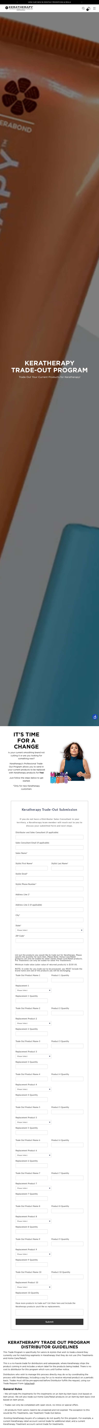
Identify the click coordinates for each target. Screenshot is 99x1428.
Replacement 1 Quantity (27, 996)
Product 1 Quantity (60, 975)
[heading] (49, 810)
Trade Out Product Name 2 (28, 1008)
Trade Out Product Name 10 (28, 1272)
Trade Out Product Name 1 (28, 975)
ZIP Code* (20, 936)
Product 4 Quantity (60, 1074)
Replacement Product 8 (26, 1217)
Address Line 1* (23, 895)
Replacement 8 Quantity (27, 1227)
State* (18, 926)
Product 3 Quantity (60, 1041)
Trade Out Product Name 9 (28, 1239)
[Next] (82, 2)
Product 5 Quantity (60, 1107)
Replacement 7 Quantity (27, 1194)
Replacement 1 (22, 986)
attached (29, 1383)
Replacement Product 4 (26, 1085)
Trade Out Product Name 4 (28, 1074)
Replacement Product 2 (26, 1019)
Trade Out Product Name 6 (28, 1140)
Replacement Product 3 (26, 1052)
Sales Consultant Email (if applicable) (32, 843)
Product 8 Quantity (60, 1206)
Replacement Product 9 (26, 1250)
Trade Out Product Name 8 (28, 1206)
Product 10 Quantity (60, 1272)
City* (18, 915)
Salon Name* (21, 853)
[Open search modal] (83, 8)
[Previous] (17, 2)
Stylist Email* (22, 874)
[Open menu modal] (94, 8)
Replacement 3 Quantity (27, 1062)
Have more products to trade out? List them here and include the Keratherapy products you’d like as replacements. (45, 1305)
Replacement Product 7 (26, 1184)
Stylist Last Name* (59, 864)
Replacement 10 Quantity (27, 1293)
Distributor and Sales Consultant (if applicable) (37, 832)
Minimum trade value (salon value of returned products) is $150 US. (46, 965)
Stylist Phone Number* (26, 884)
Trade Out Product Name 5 (28, 1107)
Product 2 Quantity (60, 1008)
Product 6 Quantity (60, 1140)
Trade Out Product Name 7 (28, 1173)
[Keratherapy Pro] (19, 8)
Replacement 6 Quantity (27, 1161)
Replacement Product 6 (26, 1151)
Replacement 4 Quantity (27, 1095)
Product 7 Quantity (60, 1173)
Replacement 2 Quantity (27, 1029)
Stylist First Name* (24, 864)
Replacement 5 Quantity (27, 1128)
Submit (50, 1322)
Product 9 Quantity (60, 1239)
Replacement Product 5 (26, 1118)
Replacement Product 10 (27, 1283)
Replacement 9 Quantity (27, 1260)
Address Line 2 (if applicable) (29, 905)
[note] (49, 822)
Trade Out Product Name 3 (28, 1041)
